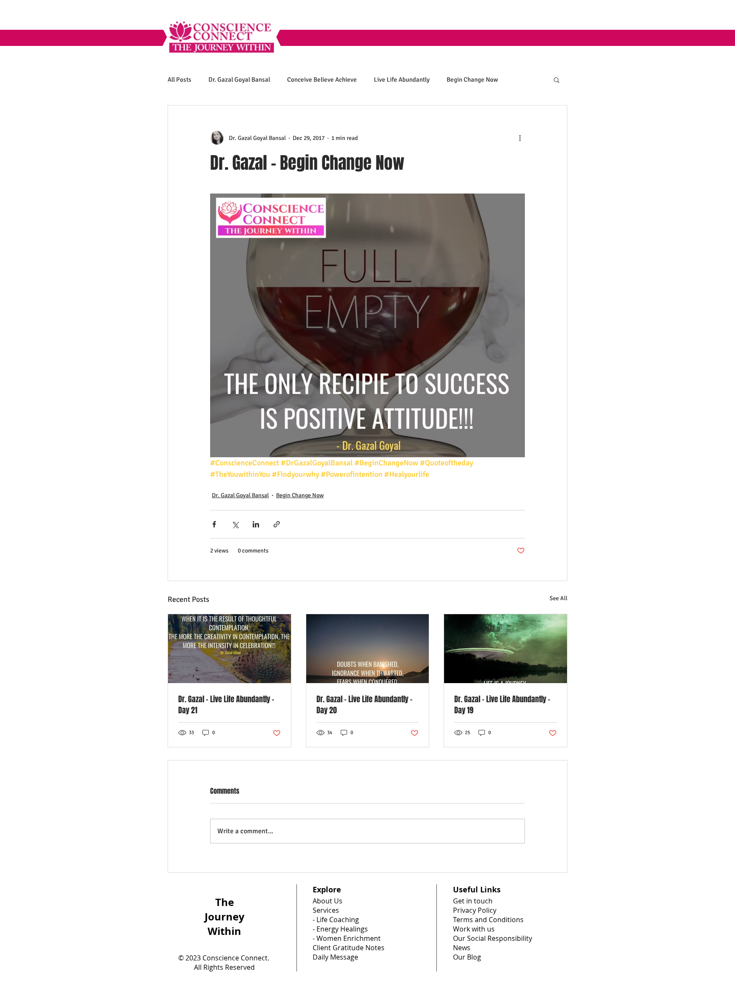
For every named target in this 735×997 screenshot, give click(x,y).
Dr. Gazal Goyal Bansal (239, 79)
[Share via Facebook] (214, 524)
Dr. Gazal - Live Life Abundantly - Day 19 (502, 705)
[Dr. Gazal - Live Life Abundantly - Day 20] (367, 648)
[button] (557, 79)
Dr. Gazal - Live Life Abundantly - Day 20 (364, 705)
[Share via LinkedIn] (256, 524)
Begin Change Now (472, 79)
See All (558, 598)
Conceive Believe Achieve (322, 79)
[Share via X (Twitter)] (235, 524)
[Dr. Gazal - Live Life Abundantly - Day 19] (505, 648)
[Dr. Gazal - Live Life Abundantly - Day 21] (229, 648)
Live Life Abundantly (402, 79)
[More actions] (520, 138)
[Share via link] (277, 524)
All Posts (179, 79)
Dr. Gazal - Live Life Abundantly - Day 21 (226, 705)
